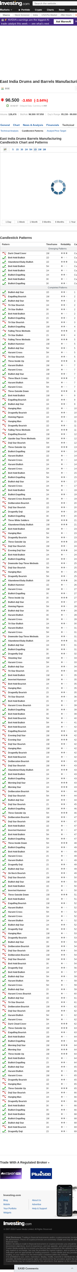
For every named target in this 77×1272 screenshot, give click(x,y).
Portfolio (25, 10)
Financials (52, 125)
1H (26, 149)
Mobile (6, 1204)
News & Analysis (33, 125)
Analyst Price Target (56, 131)
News (62, 10)
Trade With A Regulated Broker (23, 1162)
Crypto (38, 10)
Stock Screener (22, 15)
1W (39, 149)
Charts (50, 10)
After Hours (66, 15)
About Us (36, 1200)
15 (17, 149)
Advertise (36, 1204)
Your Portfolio (9, 1208)
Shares (6, 15)
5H (30, 149)
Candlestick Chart (5, 150)
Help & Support (39, 1208)
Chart (16, 125)
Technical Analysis (9, 131)
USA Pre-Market (49, 15)
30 (22, 149)
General (5, 125)
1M (44, 149)
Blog (5, 1200)
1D (35, 149)
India (35, 15)
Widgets (7, 1212)
